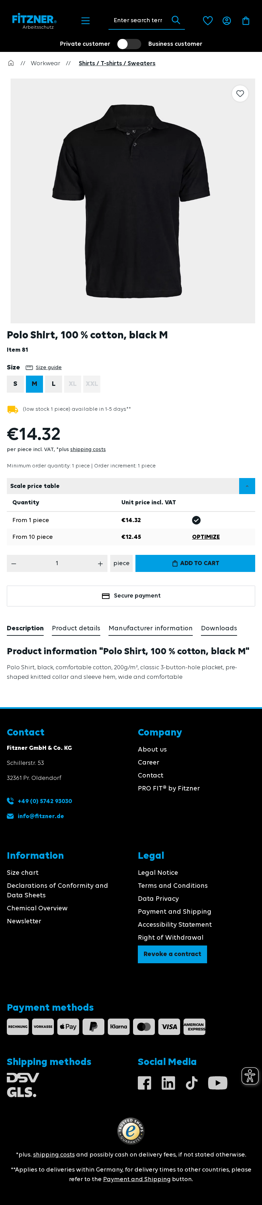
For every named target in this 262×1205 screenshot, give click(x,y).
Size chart (23, 873)
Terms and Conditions (173, 886)
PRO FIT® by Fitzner (169, 788)
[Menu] (85, 20)
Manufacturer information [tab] (150, 628)
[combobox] (137, 20)
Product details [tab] (76, 628)
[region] (134, 201)
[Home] (11, 63)
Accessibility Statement (175, 925)
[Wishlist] (208, 20)
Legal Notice (158, 873)
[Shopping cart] (245, 20)
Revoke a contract (172, 954)
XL (75, 386)
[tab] (25, 629)
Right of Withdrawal (170, 938)
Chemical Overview (37, 908)
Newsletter (24, 921)
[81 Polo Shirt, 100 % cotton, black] (133, 201)
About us (152, 749)
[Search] (176, 20)
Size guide (49, 367)
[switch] (129, 44)
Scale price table (35, 486)
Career (148, 762)
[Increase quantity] (100, 563)
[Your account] (226, 20)
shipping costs (88, 449)
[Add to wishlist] (240, 93)
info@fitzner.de (41, 816)
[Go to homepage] (34, 21)
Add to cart (199, 563)
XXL (93, 386)
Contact (150, 775)
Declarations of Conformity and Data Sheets (57, 891)
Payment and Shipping (175, 912)
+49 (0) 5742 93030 (44, 801)
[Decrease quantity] (14, 563)
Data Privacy (158, 899)
